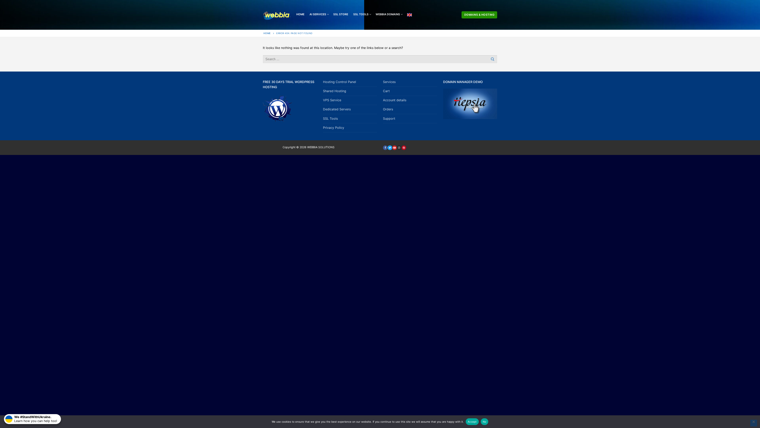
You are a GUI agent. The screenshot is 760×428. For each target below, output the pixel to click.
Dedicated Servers (337, 109)
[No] (753, 423)
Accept (472, 421)
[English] (409, 15)
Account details (394, 100)
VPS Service (332, 100)
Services (389, 82)
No (484, 421)
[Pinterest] (404, 147)
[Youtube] (394, 147)
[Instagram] (399, 147)
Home (267, 33)
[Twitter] (390, 147)
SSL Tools (330, 118)
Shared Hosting (334, 91)
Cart (386, 91)
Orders (388, 109)
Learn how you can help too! (35, 419)
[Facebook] (385, 147)
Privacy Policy (333, 128)
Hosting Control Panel (339, 82)
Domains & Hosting (479, 14)
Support (389, 118)
